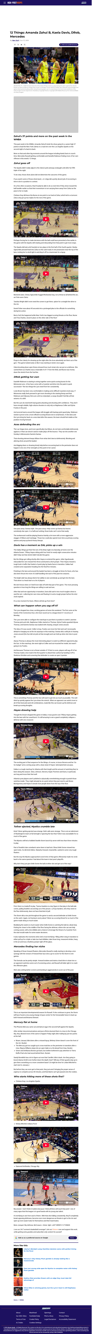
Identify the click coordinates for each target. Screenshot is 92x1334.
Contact (62, 1313)
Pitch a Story (48, 1316)
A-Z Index (19, 1323)
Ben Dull (15, 40)
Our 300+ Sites (21, 1316)
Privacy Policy (64, 1316)
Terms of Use (21, 1319)
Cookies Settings (35, 1323)
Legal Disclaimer (50, 1319)
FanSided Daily (34, 1316)
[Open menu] (5, 3)
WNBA (21, 1300)
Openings (47, 1313)
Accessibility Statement (67, 1319)
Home (16, 1300)
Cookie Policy (34, 1319)
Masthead (33, 1313)
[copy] (24, 44)
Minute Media (11, 1327)
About (18, 1313)
